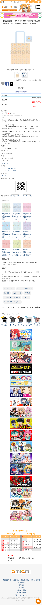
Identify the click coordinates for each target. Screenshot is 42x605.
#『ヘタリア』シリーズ (12, 297)
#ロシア (26, 297)
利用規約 (21, 587)
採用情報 (21, 585)
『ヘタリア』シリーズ (9, 170)
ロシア (4, 176)
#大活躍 (27, 293)
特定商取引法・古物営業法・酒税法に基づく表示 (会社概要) (21, 580)
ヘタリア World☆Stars (9, 168)
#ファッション (9, 288)
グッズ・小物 (27, 196)
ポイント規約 (21, 590)
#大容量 (6, 293)
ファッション (15, 196)
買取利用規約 (21, 592)
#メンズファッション (24, 288)
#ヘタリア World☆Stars (12, 302)
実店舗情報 (21, 582)
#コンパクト (17, 293)
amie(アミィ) (6, 163)
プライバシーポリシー (21, 595)
